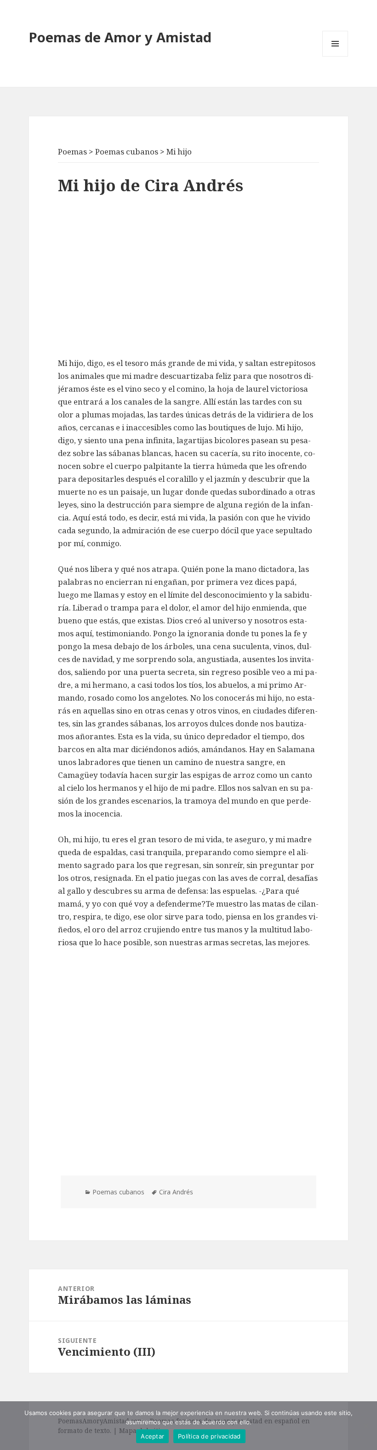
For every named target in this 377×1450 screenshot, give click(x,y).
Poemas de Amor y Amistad (120, 37)
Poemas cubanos (118, 1191)
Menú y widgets (335, 56)
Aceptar (152, 1436)
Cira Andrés (176, 1191)
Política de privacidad (209, 1436)
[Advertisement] (188, 278)
